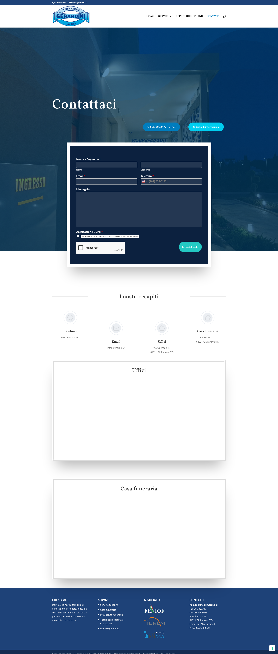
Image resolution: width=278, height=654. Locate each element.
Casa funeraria (108, 609)
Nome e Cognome (88, 159)
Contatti (213, 16)
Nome (79, 169)
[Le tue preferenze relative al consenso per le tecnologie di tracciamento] (272, 648)
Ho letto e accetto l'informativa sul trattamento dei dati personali (110, 236)
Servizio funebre (109, 604)
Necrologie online (189, 16)
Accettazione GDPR (89, 232)
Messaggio (83, 189)
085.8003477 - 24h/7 (163, 127)
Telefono (147, 176)
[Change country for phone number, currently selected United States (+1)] (144, 181)
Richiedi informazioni (207, 127)
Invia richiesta (190, 247)
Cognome (145, 169)
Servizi (163, 16)
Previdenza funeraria (111, 614)
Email (81, 176)
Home (150, 16)
